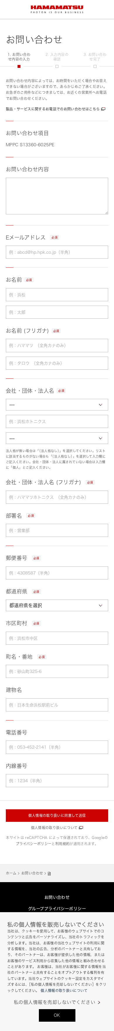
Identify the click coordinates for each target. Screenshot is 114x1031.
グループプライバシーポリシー (57, 908)
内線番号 (16, 766)
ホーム (11, 873)
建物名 (14, 690)
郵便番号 (22, 558)
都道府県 (22, 591)
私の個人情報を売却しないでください (54, 1002)
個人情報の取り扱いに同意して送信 (57, 815)
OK (57, 1015)
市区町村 (22, 623)
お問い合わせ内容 (27, 169)
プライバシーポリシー (34, 844)
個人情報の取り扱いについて (54, 828)
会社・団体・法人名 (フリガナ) (49, 482)
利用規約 (62, 844)
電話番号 (16, 732)
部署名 (20, 515)
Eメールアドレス (32, 237)
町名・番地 (25, 656)
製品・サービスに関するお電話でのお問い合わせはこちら (53, 109)
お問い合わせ (32, 873)
